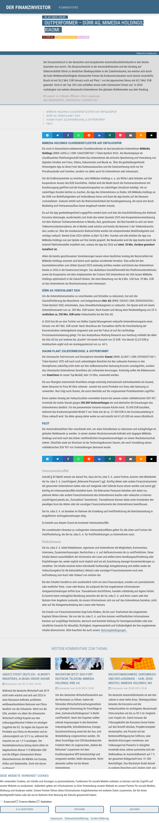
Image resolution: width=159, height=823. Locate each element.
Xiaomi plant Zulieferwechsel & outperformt (75, 119)
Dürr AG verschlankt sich (63, 115)
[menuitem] (31, 7)
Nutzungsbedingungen (113, 630)
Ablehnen (135, 809)
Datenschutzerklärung (77, 818)
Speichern (79, 809)
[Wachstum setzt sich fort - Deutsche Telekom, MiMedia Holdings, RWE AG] (79, 663)
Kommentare (68, 7)
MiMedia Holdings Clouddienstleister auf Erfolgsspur (81, 111)
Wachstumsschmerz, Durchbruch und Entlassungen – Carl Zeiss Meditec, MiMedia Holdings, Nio (132, 678)
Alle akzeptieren (24, 809)
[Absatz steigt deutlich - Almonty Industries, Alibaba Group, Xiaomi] (26, 663)
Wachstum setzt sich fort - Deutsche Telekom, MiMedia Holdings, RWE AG (74, 678)
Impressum (56, 818)
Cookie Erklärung (99, 818)
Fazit (49, 123)
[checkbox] (1, 801)
